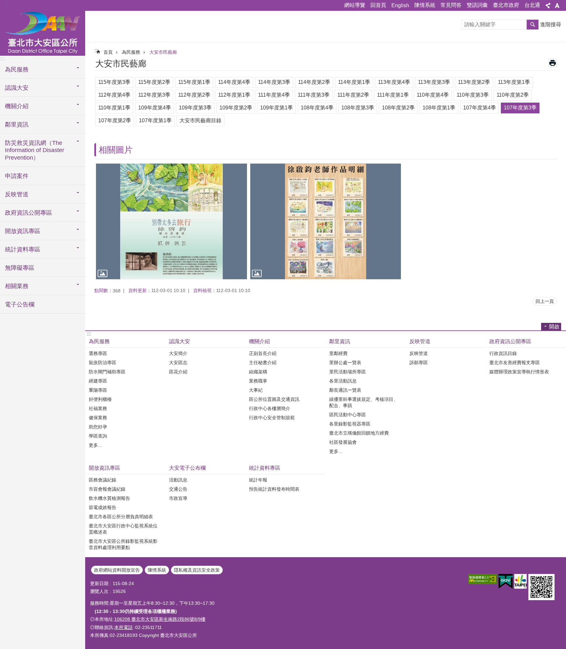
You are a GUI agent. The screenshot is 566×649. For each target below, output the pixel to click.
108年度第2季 (398, 107)
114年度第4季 (234, 82)
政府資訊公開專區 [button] (28, 212)
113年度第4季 (394, 82)
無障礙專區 (19, 268)
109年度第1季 (276, 107)
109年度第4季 (154, 107)
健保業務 (98, 417)
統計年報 (258, 479)
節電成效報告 (102, 507)
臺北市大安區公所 (42, 33)
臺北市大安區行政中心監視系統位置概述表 (123, 529)
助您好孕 (98, 426)
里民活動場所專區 (347, 371)
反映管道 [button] (16, 194)
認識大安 (179, 341)
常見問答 (451, 5)
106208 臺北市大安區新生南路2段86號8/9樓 (159, 619)
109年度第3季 (195, 107)
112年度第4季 (114, 95)
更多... (95, 445)
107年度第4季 (479, 107)
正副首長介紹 (262, 353)
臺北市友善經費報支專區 (514, 362)
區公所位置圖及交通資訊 (274, 399)
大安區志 (178, 362)
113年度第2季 (474, 82)
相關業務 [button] (16, 286)
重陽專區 (98, 390)
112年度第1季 (234, 95)
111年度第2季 (353, 95)
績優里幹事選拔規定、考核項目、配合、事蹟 (363, 402)
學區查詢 (98, 436)
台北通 (532, 5)
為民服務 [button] (16, 69)
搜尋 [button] (532, 25)
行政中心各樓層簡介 (269, 408)
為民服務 (131, 52)
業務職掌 (258, 381)
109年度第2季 (235, 107)
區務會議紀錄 (102, 479)
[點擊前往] (171, 221)
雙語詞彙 (477, 5)
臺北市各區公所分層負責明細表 (121, 516)
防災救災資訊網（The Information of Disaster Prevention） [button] (34, 150)
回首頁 (378, 5)
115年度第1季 (194, 82)
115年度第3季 (114, 82)
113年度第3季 (434, 82)
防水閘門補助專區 (107, 371)
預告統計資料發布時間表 (274, 489)
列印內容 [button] (552, 63)
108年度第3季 (357, 107)
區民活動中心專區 (347, 414)
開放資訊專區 (104, 468)
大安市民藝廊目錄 (200, 120)
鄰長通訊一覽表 (345, 390)
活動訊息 (178, 479)
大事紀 (256, 390)
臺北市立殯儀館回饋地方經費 (359, 433)
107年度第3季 (520, 107)
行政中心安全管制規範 (272, 417)
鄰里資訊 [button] (16, 124)
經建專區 (98, 381)
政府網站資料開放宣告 (117, 570)
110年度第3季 (473, 95)
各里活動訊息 (343, 381)
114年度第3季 (274, 82)
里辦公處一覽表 (345, 362)
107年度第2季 (114, 120)
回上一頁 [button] (545, 301)
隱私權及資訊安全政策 (197, 570)
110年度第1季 (114, 107)
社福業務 (98, 408)
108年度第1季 (439, 107)
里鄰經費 (338, 353)
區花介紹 (178, 371)
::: (7, 4)
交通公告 (178, 489)
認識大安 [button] (16, 88)
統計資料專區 (264, 468)
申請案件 (16, 176)
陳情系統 (424, 5)
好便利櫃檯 (100, 399)
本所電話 (123, 627)
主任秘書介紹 (262, 362)
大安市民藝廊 (163, 52)
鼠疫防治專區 (102, 362)
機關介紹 (259, 341)
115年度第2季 (154, 82)
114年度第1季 (354, 82)
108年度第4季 (317, 107)
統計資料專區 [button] (22, 249)
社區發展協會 (343, 442)
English (400, 5)
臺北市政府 (506, 5)
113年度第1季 (514, 82)
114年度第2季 (314, 82)
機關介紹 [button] (16, 106)
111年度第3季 (314, 95)
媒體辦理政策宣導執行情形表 (519, 371)
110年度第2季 (513, 95)
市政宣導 (178, 498)
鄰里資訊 (339, 341)
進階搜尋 (550, 24)
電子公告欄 (19, 304)
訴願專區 (418, 362)
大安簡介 (178, 353)
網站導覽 (354, 5)
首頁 (108, 52)
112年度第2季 (194, 95)
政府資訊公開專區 (510, 341)
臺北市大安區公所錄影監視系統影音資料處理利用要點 (123, 544)
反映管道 (419, 341)
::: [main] (96, 50)
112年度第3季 (154, 95)
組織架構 (258, 371)
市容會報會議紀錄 (107, 489)
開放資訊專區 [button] (22, 231)
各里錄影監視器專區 (349, 423)
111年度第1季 (393, 95)
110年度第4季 (433, 95)
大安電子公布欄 (187, 468)
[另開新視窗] (482, 579)
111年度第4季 (274, 95)
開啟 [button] (554, 326)
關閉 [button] (548, 6)
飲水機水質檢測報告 (109, 498)
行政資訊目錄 (503, 353)
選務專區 (98, 353)
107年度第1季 (155, 120)
